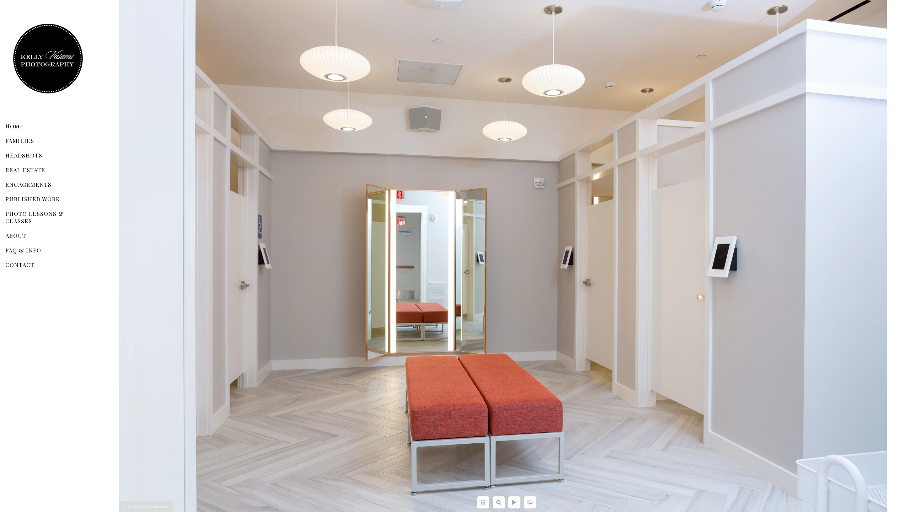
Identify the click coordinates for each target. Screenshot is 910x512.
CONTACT (19, 264)
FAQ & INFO (23, 250)
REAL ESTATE (25, 170)
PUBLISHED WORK (32, 199)
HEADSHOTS (23, 155)
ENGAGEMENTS (28, 184)
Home (14, 126)
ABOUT (15, 235)
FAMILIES (19, 140)
